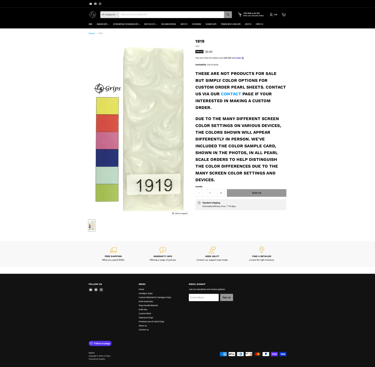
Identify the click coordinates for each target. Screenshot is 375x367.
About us (248, 24)
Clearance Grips (211, 24)
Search (91, 353)
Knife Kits (184, 24)
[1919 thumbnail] (91, 225)
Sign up (227, 297)
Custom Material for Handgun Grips (126, 24)
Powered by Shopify (97, 359)
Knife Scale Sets (149, 24)
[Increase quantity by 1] (221, 193)
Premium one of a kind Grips (231, 24)
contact (231, 93)
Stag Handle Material (168, 24)
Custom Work (196, 24)
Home (90, 24)
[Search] (228, 14)
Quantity (198, 186)
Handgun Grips (102, 24)
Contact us (259, 24)
